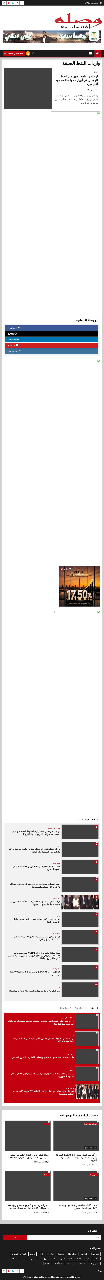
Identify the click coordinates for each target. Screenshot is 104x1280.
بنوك (58, 916)
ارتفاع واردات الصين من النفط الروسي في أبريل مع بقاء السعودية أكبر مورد (76, 80)
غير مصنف (71, 1263)
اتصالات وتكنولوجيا (54, 828)
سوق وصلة (56, 863)
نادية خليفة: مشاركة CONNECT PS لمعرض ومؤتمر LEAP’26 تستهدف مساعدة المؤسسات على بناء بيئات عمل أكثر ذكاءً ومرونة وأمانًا (34, 956)
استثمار (88, 1258)
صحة (23, 1258)
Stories (51, 1254)
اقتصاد (96, 72)
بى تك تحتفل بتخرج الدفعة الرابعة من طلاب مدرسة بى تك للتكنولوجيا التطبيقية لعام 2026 (34, 850)
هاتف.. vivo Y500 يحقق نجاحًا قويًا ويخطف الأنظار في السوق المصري (43, 1057)
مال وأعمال (56, 898)
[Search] (33, 53)
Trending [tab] (64, 1008)
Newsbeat (72, 1254)
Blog (100, 1271)
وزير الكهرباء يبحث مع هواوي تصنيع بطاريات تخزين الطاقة (34, 990)
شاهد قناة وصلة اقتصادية (13, 53)
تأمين (62, 1258)
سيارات (32, 1258)
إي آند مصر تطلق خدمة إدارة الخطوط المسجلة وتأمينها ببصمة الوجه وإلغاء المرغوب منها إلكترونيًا (36, 833)
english (84, 1254)
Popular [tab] (79, 1008)
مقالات (47, 1263)
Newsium (76, 1277)
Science (61, 1254)
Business (95, 1254)
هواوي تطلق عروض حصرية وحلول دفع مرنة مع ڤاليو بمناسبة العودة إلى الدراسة (36, 938)
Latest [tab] (93, 1008)
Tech (41, 1254)
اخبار (58, 846)
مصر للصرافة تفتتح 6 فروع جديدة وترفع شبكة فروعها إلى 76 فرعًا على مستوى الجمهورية (34, 885)
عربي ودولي (94, 1263)
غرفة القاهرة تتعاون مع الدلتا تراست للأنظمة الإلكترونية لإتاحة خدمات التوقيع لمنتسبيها (35, 903)
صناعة (14, 1258)
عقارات (82, 1263)
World (32, 1254)
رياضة (54, 1258)
